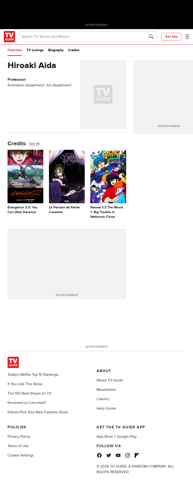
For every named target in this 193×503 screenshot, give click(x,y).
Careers (102, 399)
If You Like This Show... (26, 384)
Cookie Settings (21, 455)
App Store (104, 436)
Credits (73, 50)
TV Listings (35, 50)
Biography (56, 50)
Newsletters (106, 389)
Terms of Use (18, 446)
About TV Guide (109, 380)
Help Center (106, 408)
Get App (171, 36)
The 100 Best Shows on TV (30, 393)
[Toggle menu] (187, 36)
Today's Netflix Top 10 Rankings (33, 374)
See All (34, 144)
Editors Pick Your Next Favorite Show (38, 412)
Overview (15, 50)
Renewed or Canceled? (27, 402)
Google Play (127, 436)
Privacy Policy (19, 436)
